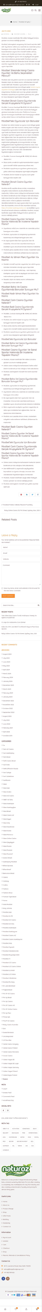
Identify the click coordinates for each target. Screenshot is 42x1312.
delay (35, 1128)
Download (15, 1133)
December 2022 (8, 701)
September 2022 (8, 712)
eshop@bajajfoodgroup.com (15, 4)
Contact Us (7, 1226)
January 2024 (7, 681)
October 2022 (8, 708)
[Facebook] (3, 1110)
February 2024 (8, 677)
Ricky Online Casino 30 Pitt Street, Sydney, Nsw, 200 (19, 633)
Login (37, 4)
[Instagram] (8, 1110)
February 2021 (8, 728)
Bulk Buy (6, 1219)
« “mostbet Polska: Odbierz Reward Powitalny (17, 505)
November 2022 (8, 704)
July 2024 (6, 658)
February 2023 (8, 693)
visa (32, 1145)
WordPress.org (8, 1100)
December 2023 (8, 685)
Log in (5, 1089)
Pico (4, 1141)
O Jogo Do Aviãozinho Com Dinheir (13, 622)
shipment (6, 1145)
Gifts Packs (7, 1216)
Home (15, 22)
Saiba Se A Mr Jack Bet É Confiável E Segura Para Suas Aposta (20, 628)
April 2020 (6, 732)
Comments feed (8, 1096)
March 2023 (7, 689)
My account (7, 1237)
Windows (6, 1150)
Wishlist (5, 1241)
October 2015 (7, 736)
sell (32, 1141)
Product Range (8, 1209)
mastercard (13, 1137)
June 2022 (6, 724)
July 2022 (6, 720)
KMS (4, 1137)
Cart (4, 1245)
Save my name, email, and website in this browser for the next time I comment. (22, 589)
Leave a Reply (9, 535)
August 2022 (7, 716)
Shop (5, 1212)
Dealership (6, 1223)
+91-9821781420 (22, 1)
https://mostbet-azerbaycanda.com (14, 208)
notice (22, 1137)
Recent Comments (9, 645)
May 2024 (6, 666)
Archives (5, 650)
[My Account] (26, 1309)
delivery (5, 1133)
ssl (13, 1145)
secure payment (22, 1141)
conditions (26, 1128)
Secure (11, 1141)
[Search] (38, 605)
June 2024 (6, 662)
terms (20, 1145)
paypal (36, 1137)
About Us (6, 1205)
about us (6, 1128)
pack (29, 1137)
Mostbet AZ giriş (24, 22)
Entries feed (7, 1092)
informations (33, 1133)
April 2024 (6, 670)
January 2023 (7, 697)
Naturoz (6, 34)
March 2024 (7, 673)
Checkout (6, 1248)
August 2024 (7, 654)
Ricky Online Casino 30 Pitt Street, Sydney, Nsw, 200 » (22, 510)
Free (23, 1133)
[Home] (5, 1309)
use (26, 1145)
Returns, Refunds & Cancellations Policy (16, 1255)
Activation (15, 1128)
